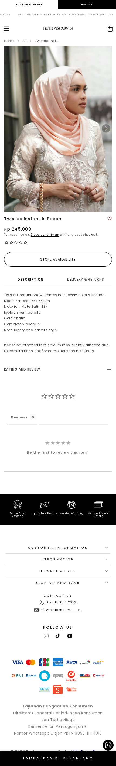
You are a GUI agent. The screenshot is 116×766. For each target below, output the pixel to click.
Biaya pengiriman (45, 235)
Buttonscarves (29, 4)
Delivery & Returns (85, 279)
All (24, 40)
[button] (6, 29)
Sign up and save (58, 582)
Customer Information (58, 547)
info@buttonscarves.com (61, 610)
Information (58, 559)
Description (30, 279)
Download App (58, 571)
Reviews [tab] (19, 417)
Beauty (87, 4)
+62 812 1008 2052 (60, 602)
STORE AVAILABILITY (58, 259)
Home (9, 40)
